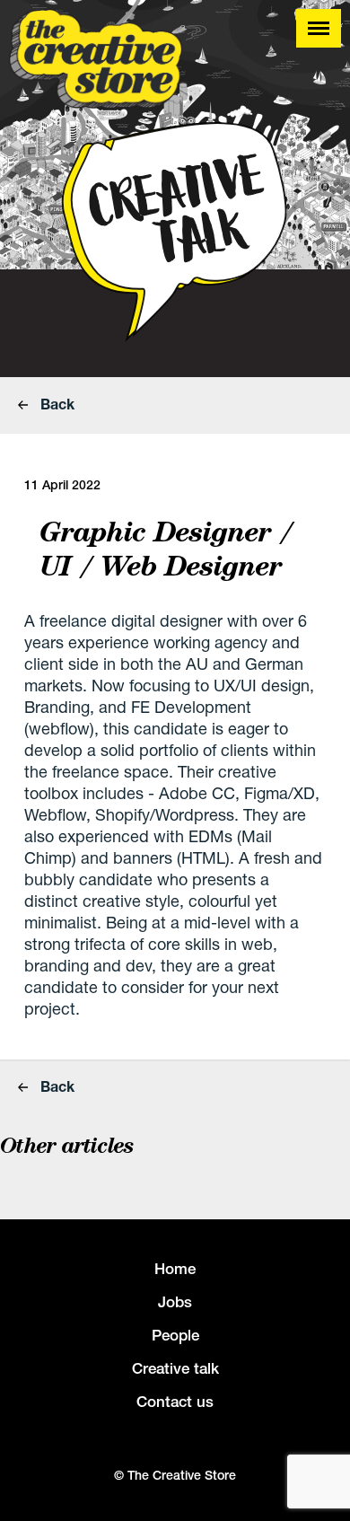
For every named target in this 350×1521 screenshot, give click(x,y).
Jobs (175, 1302)
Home (175, 1269)
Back (55, 403)
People (175, 1335)
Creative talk (175, 1368)
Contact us (175, 1402)
